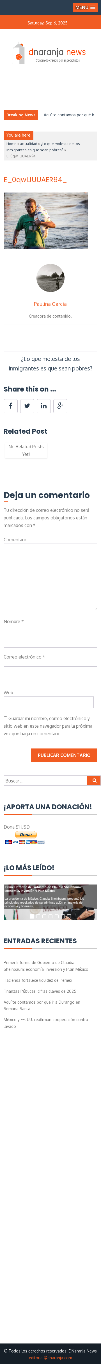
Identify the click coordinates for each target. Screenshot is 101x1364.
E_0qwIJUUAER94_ (35, 179)
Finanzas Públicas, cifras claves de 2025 (40, 991)
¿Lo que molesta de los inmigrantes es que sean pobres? (50, 363)
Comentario (15, 539)
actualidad (28, 143)
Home (11, 143)
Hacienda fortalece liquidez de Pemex (38, 980)
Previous (12, 453)
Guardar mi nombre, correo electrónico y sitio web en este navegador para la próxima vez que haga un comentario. (48, 726)
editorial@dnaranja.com (50, 1357)
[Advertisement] (51, 1087)
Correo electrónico (24, 657)
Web (8, 692)
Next (89, 453)
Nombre (14, 621)
